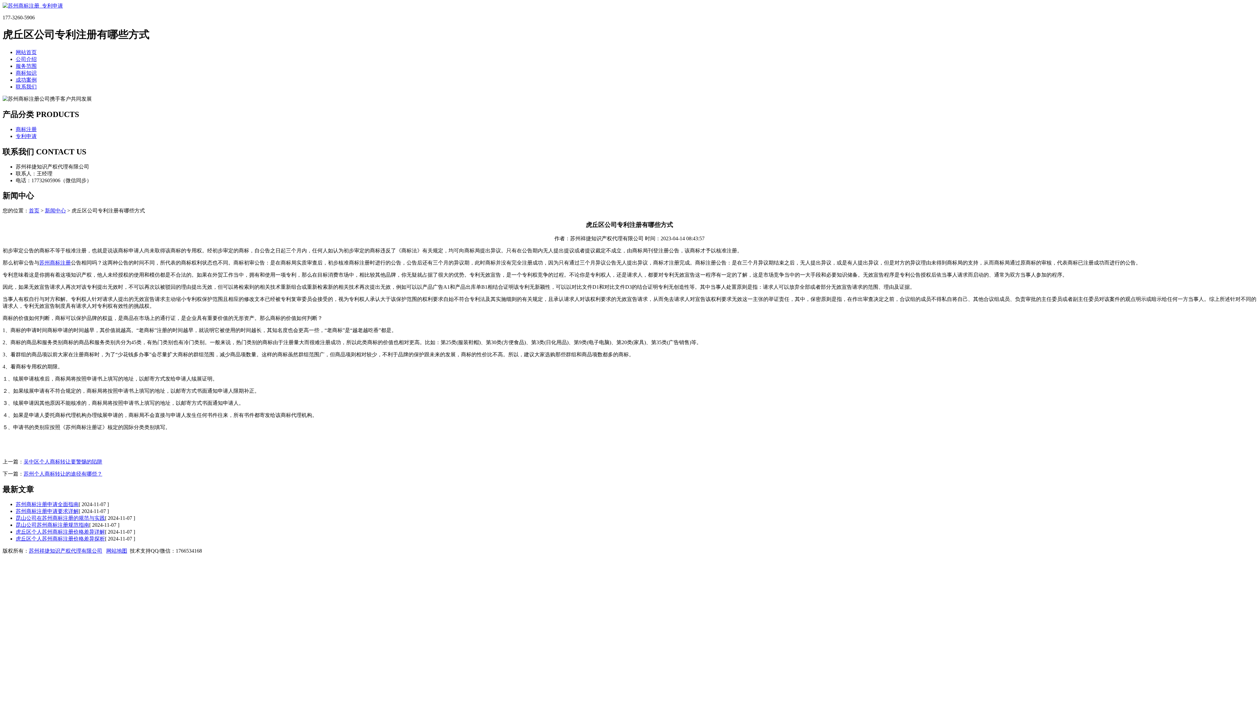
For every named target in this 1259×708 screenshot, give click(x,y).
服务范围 (26, 66)
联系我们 (26, 86)
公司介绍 (26, 59)
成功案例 (26, 80)
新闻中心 (55, 210)
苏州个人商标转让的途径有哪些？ (63, 474)
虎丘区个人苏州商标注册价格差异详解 (60, 532)
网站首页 (26, 52)
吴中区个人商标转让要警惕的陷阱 (63, 461)
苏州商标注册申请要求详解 (47, 511)
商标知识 (26, 73)
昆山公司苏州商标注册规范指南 (52, 525)
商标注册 (26, 129)
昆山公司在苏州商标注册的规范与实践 (60, 518)
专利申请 (26, 136)
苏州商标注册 (55, 263)
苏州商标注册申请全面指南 (47, 504)
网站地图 (116, 551)
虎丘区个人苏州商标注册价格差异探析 (60, 538)
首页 (34, 210)
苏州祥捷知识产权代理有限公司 (65, 551)
